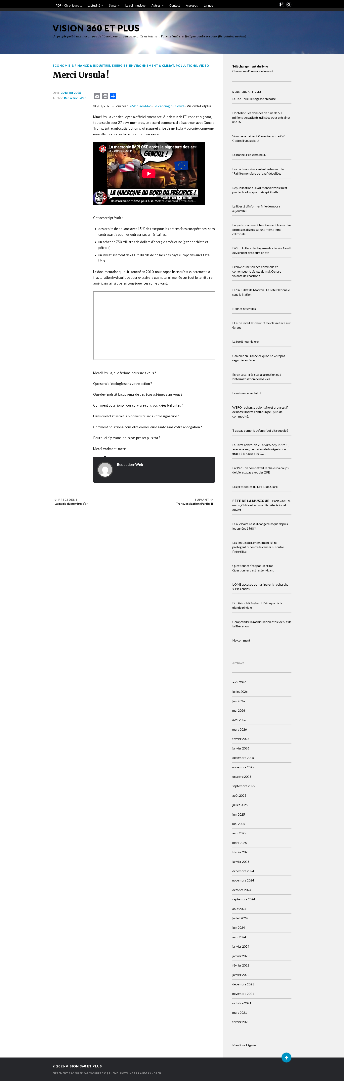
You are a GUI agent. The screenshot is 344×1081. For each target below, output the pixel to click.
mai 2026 (238, 710)
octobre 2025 (241, 776)
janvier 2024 (240, 946)
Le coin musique (135, 5)
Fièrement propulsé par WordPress (80, 1073)
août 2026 (239, 682)
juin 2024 (238, 927)
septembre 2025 (243, 786)
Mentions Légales (244, 1045)
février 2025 (240, 852)
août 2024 (239, 909)
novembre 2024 (243, 880)
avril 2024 (239, 937)
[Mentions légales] (281, 4)
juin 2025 (238, 814)
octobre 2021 (241, 1003)
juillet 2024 (240, 918)
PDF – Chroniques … (69, 5)
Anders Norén (150, 1073)
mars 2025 (239, 842)
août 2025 (239, 795)
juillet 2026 (240, 691)
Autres (155, 5)
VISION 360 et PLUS (96, 28)
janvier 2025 (240, 861)
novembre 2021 (243, 993)
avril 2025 (239, 833)
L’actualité (94, 5)
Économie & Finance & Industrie (81, 65)
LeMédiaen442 (139, 106)
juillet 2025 (240, 805)
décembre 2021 (243, 984)
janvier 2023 (240, 956)
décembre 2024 (243, 871)
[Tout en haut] (286, 1057)
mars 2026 (239, 729)
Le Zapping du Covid (169, 106)
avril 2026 (239, 720)
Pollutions (186, 65)
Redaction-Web (75, 98)
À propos (192, 5)
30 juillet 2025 (71, 92)
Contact (174, 5)
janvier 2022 (240, 974)
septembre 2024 (243, 899)
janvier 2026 (240, 748)
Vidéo (204, 65)
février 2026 (240, 739)
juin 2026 (238, 701)
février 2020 (240, 1022)
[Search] (288, 4)
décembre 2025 (243, 757)
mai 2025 (238, 824)
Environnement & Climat (151, 65)
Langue (208, 5)
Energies (120, 65)
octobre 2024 (241, 890)
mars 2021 (239, 1012)
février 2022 (240, 965)
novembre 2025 (243, 767)
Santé (112, 5)
